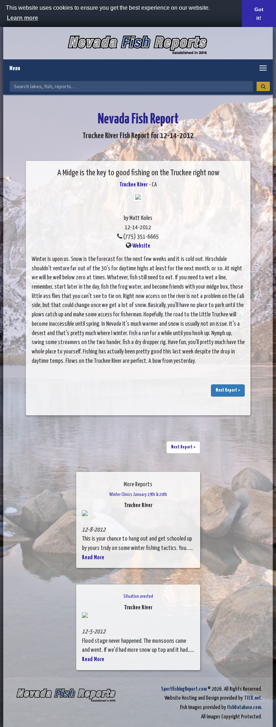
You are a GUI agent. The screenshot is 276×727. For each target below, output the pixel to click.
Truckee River (133, 185)
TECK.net (252, 698)
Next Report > (228, 390)
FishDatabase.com (244, 707)
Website (141, 246)
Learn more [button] (22, 18)
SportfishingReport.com (184, 689)
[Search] (263, 86)
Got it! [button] (258, 13)
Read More (93, 558)
